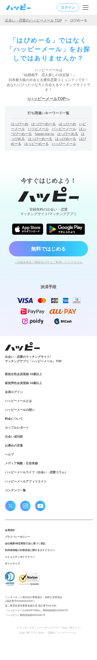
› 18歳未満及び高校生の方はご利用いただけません (49, 262)
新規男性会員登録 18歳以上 (23, 383)
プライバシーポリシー (17, 536)
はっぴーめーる (43, 124)
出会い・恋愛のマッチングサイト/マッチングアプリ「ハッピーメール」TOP (33, 359)
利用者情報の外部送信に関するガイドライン (30, 550)
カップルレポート (17, 427)
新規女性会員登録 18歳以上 (23, 374)
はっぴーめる (67, 134)
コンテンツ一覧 (15, 490)
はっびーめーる (40, 139)
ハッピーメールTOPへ (50, 99)
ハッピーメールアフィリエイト (26, 481)
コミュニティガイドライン (20, 556)
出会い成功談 (14, 436)
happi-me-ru (44, 134)
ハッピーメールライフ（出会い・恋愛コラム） (36, 472)
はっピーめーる (36, 144)
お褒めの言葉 (14, 445)
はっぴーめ (19, 124)
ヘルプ (9, 454)
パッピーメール (64, 129)
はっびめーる (65, 139)
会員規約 (10, 530)
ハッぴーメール (64, 144)
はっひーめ (67, 124)
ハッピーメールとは (18, 401)
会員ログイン (14, 392)
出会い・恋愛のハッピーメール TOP (33, 20)
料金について (14, 418)
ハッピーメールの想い (20, 410)
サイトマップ (12, 563)
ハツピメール (38, 129)
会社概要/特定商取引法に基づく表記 (25, 543)
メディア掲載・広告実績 (21, 463)
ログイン (68, 7)
